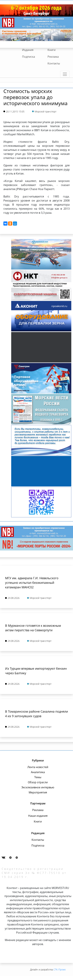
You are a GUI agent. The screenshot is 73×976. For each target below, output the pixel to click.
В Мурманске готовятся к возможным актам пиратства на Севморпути (33, 628)
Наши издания (38, 816)
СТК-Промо (59, 969)
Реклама (53, 56)
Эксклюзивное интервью (37, 787)
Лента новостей (37, 767)
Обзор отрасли (38, 782)
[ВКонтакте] (5, 223)
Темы (37, 777)
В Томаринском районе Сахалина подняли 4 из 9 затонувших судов (36, 713)
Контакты (54, 63)
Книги (52, 50)
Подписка (28, 56)
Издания (27, 50)
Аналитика (38, 772)
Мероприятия (38, 792)
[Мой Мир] (15, 223)
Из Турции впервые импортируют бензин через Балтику (36, 670)
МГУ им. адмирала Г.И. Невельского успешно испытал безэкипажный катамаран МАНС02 (31, 582)
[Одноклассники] (10, 223)
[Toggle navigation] (65, 74)
